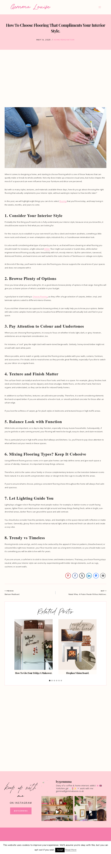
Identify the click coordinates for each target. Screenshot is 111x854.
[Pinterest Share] (68, 575)
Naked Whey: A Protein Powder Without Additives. (87, 592)
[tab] (49, 680)
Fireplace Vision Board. (77, 673)
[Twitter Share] (82, 575)
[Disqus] (55, 724)
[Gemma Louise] (31, 6)
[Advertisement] (55, 80)
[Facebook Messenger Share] (96, 575)
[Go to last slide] (18, 649)
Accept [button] (60, 850)
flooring (62, 201)
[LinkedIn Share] (89, 575)
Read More (70, 849)
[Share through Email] (103, 575)
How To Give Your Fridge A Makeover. (33, 673)
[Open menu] (99, 7)
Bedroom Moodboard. (12, 592)
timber (47, 249)
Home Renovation (64, 40)
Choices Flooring (40, 296)
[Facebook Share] (75, 575)
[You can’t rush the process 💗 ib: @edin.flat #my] (57, 812)
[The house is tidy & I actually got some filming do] (90, 812)
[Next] (92, 649)
